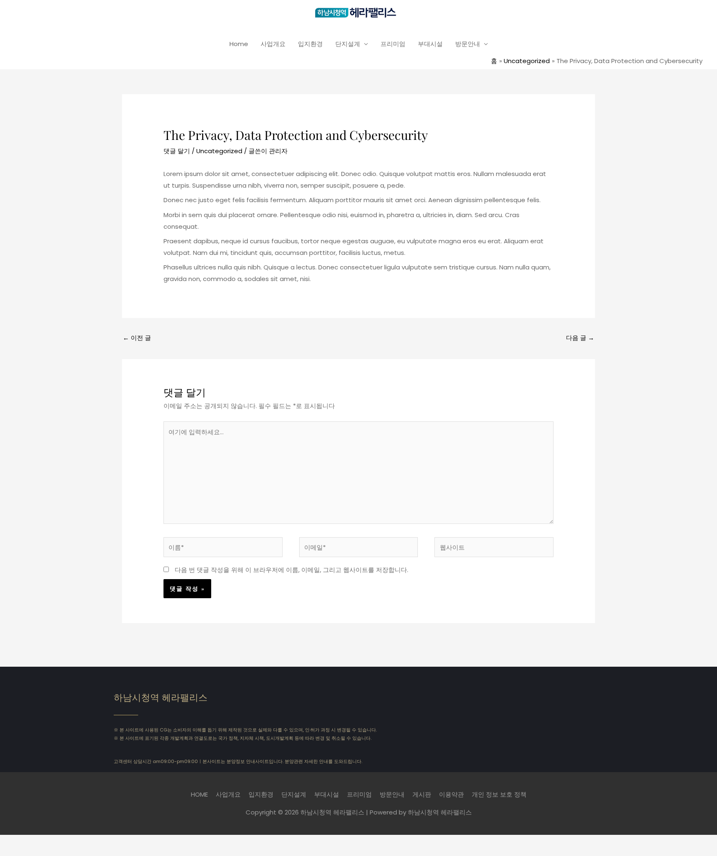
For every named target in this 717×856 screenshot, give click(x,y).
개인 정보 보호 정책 (499, 794)
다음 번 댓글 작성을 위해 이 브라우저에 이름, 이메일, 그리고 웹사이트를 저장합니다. (291, 569)
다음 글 (580, 337)
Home (238, 43)
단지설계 (347, 43)
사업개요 (273, 43)
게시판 (421, 794)
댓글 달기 (176, 151)
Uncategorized (219, 151)
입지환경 (310, 43)
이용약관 (451, 794)
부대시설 (430, 43)
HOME (199, 794)
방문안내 (467, 43)
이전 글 (137, 337)
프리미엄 (392, 43)
